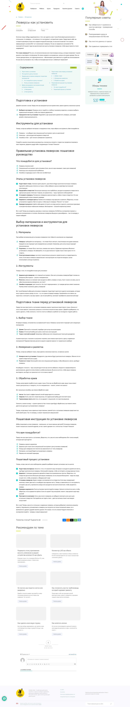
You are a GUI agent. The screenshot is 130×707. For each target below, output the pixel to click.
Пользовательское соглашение (67, 696)
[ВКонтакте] (64, 520)
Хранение (105, 68)
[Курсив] (30, 664)
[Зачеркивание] (34, 664)
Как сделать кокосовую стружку (29, 623)
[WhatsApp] (75, 520)
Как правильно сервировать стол (100, 46)
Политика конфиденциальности (67, 694)
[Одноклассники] (68, 520)
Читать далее (23, 566)
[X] (72, 520)
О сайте (62, 689)
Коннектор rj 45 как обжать (61, 551)
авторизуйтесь (72, 654)
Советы (77, 8)
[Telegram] (79, 520)
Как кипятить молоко (59, 623)
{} (46, 664)
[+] (49, 664)
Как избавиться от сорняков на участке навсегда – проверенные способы (100, 27)
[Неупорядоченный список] (38, 664)
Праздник (56, 8)
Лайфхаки (33, 8)
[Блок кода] (43, 664)
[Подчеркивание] (32, 664)
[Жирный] (28, 664)
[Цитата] (40, 664)
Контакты (62, 692)
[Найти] (63, 4)
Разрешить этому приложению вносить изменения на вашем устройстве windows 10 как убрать (30, 553)
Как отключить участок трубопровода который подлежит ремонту (65, 589)
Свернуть (73, 67)
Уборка (89, 68)
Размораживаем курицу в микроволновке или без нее (99, 35)
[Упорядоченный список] (36, 664)
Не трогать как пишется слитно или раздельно (30, 589)
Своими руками (67, 8)
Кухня (49, 8)
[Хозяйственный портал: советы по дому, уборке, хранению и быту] (20, 6)
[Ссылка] (45, 664)
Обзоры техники (99, 86)
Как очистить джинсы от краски (100, 41)
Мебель (41, 8)
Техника (104, 61)
